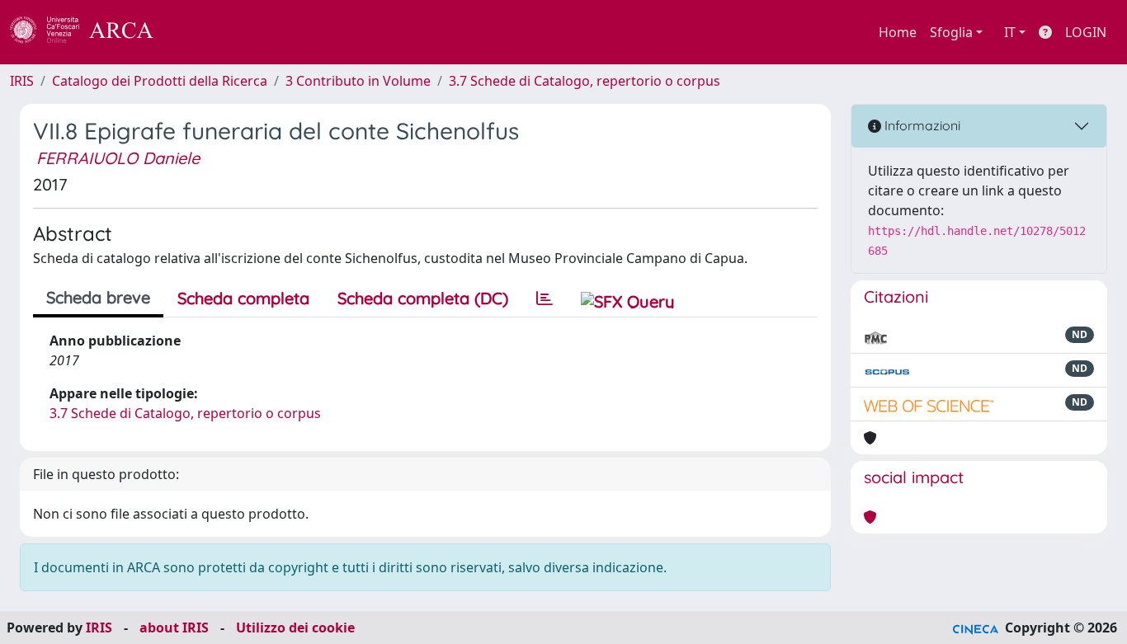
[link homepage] (91, 32)
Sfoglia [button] (951, 32)
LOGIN (1085, 32)
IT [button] (1010, 32)
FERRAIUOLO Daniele (118, 158)
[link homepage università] (198, 32)
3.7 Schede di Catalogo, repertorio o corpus (584, 81)
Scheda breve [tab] (98, 297)
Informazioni (920, 125)
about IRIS (174, 627)
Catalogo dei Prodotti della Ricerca (159, 81)
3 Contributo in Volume (358, 81)
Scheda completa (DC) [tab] (422, 298)
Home (898, 32)
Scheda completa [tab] (243, 298)
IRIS (22, 81)
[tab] (544, 298)
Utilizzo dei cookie (295, 627)
